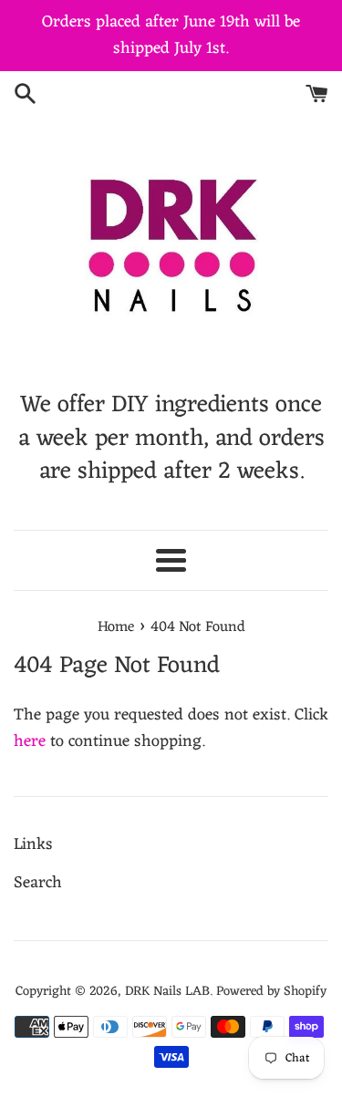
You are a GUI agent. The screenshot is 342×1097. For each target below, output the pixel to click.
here (30, 741)
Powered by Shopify (271, 991)
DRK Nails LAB (167, 991)
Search (38, 882)
